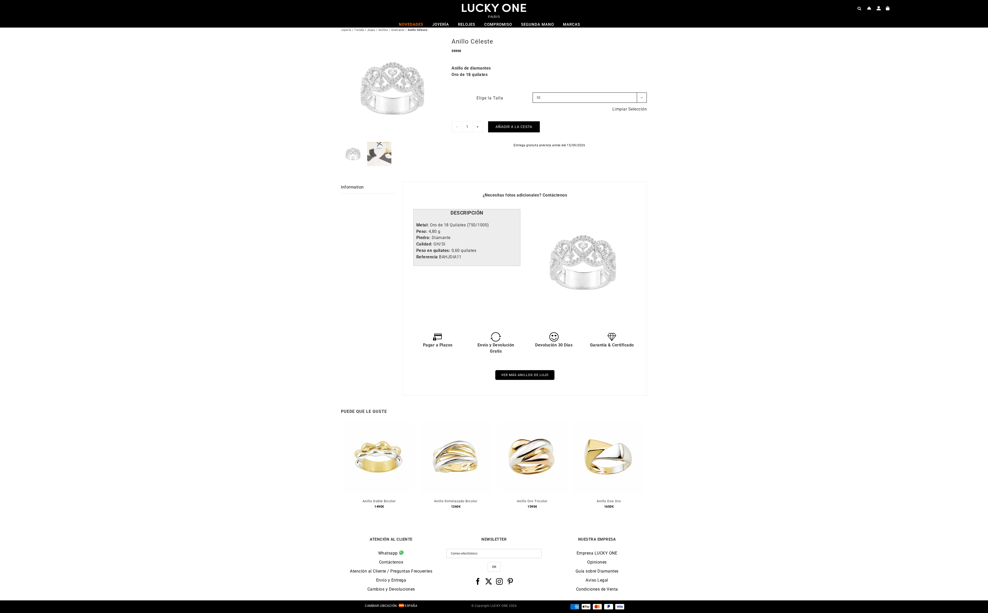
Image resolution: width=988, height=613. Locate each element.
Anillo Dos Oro (609, 501)
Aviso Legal (597, 580)
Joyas (371, 30)
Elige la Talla (490, 98)
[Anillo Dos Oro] (609, 425)
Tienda (359, 30)
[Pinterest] (510, 581)
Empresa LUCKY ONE (597, 553)
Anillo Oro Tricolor (532, 501)
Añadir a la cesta (514, 127)
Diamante (398, 30)
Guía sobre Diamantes (597, 571)
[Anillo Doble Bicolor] (379, 425)
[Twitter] (488, 581)
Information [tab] (352, 187)
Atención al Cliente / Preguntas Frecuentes (391, 571)
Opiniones (597, 562)
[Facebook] (477, 581)
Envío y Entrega (391, 580)
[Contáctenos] (869, 8)
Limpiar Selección (629, 109)
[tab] (466, 213)
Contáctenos (555, 195)
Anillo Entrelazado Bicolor (455, 501)
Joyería (346, 30)
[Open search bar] (859, 8)
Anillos (383, 30)
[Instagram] (499, 581)
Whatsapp (388, 553)
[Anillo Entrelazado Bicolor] (456, 425)
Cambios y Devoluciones (391, 589)
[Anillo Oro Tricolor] (532, 425)
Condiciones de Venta (597, 589)
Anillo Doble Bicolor (379, 501)
